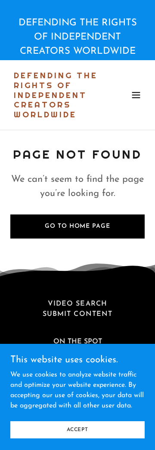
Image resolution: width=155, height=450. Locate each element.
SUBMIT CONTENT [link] (77, 314)
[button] (136, 95)
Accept (77, 429)
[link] (57, 115)
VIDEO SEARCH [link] (77, 303)
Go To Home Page (77, 226)
